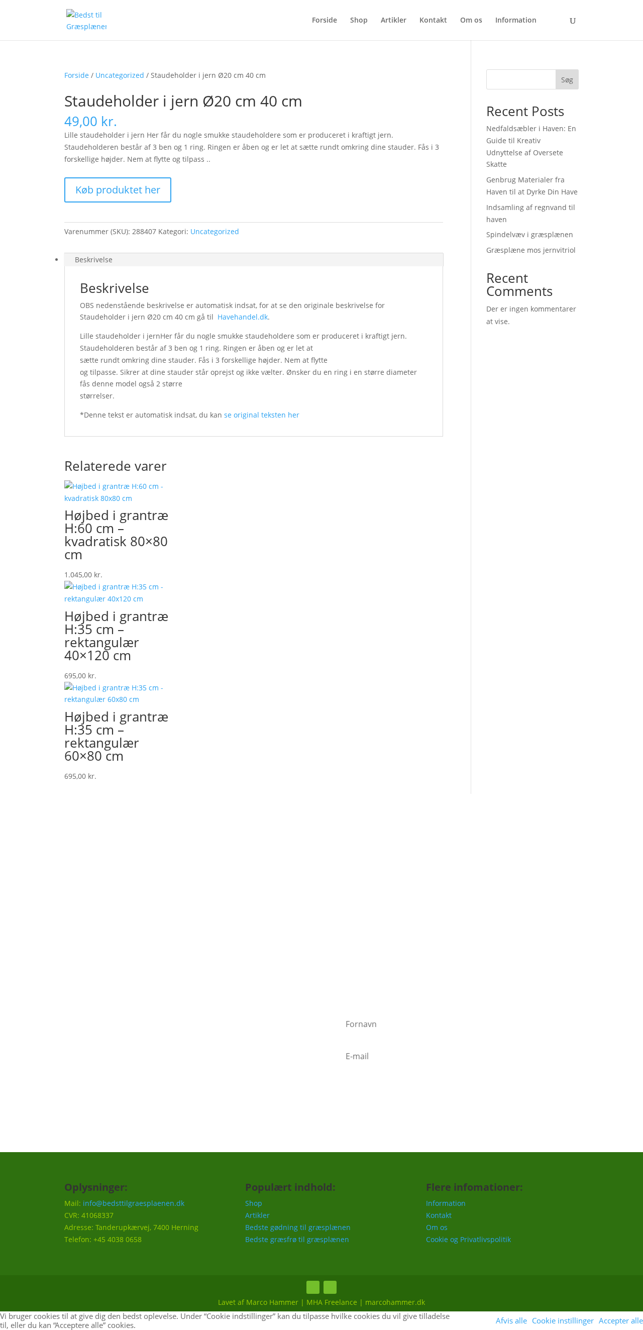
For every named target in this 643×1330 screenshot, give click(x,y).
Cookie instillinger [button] (563, 1320)
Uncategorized (119, 75)
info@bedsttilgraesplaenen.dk (133, 1203)
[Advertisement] (321, 903)
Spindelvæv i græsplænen (529, 234)
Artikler (393, 21)
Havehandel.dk (243, 317)
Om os (471, 21)
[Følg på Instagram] (330, 1287)
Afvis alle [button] (511, 1320)
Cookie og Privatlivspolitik (468, 1239)
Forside (324, 21)
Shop (359, 21)
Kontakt (433, 21)
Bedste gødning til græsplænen (298, 1227)
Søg (567, 79)
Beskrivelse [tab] (94, 259)
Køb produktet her (117, 189)
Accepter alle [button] (621, 1320)
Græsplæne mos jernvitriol (531, 250)
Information (516, 21)
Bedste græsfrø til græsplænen (297, 1239)
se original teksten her (261, 415)
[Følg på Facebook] (312, 1287)
